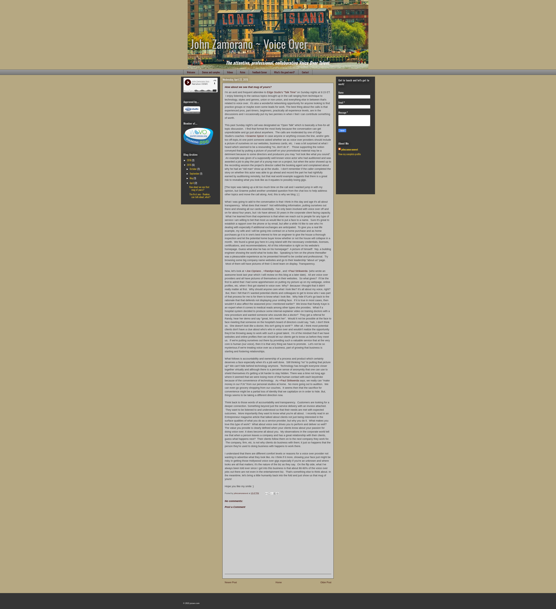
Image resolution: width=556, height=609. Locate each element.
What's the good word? (284, 72)
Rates (242, 72)
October (193, 169)
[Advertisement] (352, 176)
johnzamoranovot (349, 149)
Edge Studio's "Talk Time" (281, 92)
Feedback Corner (259, 72)
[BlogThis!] (269, 493)
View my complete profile (349, 154)
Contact (305, 72)
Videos (230, 72)
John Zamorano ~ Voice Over (249, 43)
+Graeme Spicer (254, 136)
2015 (189, 165)
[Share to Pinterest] (277, 493)
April (192, 183)
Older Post (325, 582)
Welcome (191, 72)
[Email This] (266, 493)
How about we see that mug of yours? (199, 188)
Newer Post (231, 582)
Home (279, 582)
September (195, 173)
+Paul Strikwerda (298, 271)
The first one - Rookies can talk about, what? (200, 196)
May (192, 178)
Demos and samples (211, 72)
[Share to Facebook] (274, 493)
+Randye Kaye (271, 271)
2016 (189, 160)
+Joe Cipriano (253, 271)
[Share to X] (271, 493)
